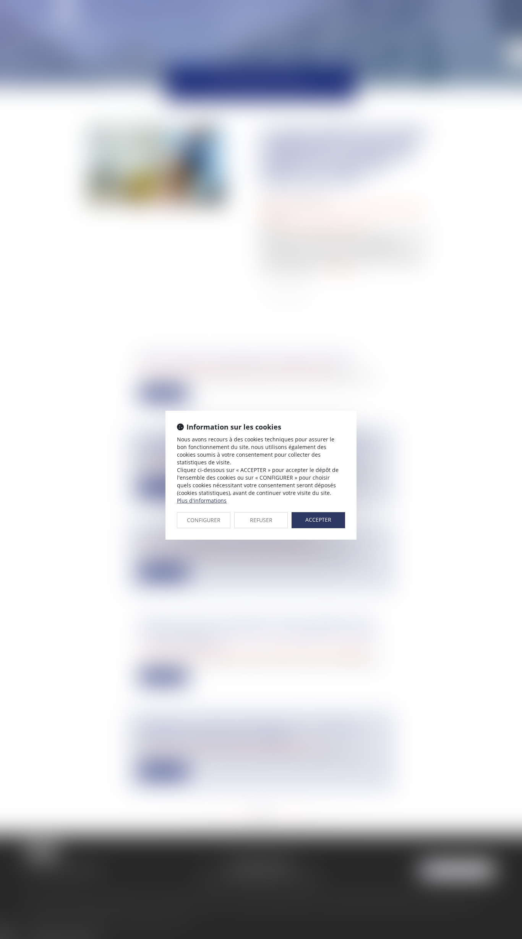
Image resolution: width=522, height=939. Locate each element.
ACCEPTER (318, 519)
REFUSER (261, 520)
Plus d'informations (202, 500)
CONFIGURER (203, 520)
